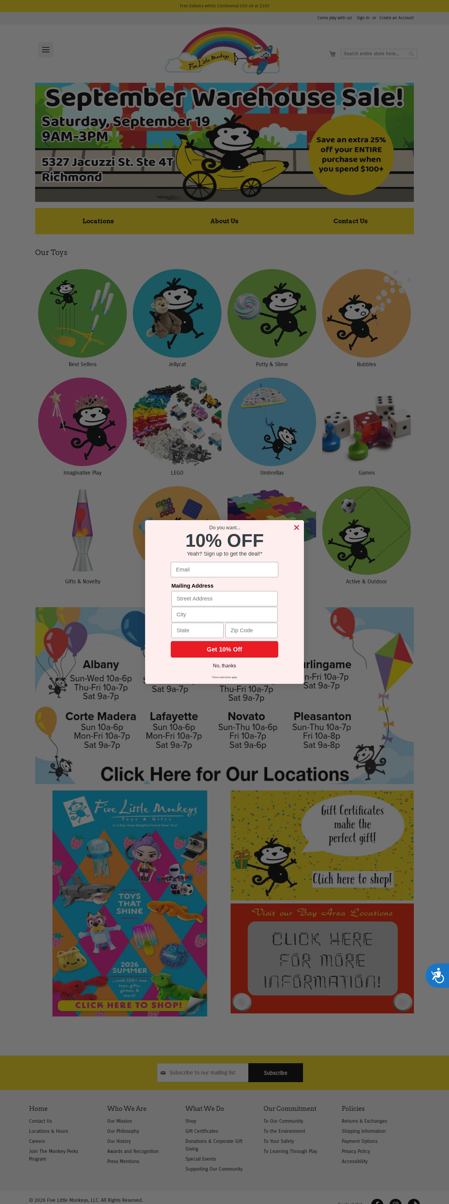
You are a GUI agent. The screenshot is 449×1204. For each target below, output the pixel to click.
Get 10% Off (224, 649)
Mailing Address (192, 586)
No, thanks (224, 665)
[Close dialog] (296, 527)
